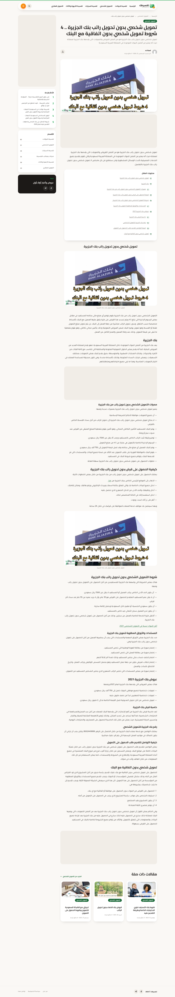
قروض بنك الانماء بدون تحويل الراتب (109, 908)
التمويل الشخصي (106, 6)
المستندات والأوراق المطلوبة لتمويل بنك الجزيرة (131, 206)
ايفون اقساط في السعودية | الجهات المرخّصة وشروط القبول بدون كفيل (37, 117)
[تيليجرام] (45, 188)
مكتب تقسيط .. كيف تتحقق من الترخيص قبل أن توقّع (35, 105)
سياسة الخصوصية (34, 991)
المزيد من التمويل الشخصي (72, 876)
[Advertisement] (108, 131)
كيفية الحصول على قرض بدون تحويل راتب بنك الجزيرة (132, 195)
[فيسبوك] (51, 188)
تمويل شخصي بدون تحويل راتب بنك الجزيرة (136, 178)
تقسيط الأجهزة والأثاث (74, 6)
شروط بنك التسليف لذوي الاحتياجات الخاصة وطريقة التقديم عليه (144, 910)
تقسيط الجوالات (121, 6)
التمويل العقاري (57, 6)
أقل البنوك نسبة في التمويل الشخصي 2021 (138, 626)
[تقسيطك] (147, 6)
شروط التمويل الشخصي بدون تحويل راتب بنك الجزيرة (132, 200)
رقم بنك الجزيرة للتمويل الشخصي (136, 222)
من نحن (45, 991)
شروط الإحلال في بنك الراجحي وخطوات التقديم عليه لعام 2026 (36, 123)
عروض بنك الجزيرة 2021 (142, 211)
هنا (109, 481)
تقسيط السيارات (91, 6)
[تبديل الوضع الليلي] (23, 6)
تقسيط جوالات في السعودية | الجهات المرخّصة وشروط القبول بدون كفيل (36, 111)
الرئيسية (133, 6)
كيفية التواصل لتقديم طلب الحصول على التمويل (131, 228)
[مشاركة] (62, 51)
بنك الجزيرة (146, 183)
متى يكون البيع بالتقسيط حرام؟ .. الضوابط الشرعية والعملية (35, 98)
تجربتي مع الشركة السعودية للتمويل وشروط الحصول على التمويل (77, 910)
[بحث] (29, 6)
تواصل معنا (21, 991)
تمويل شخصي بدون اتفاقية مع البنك (138, 233)
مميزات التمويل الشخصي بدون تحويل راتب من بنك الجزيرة (128, 189)
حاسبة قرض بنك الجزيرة (139, 217)
